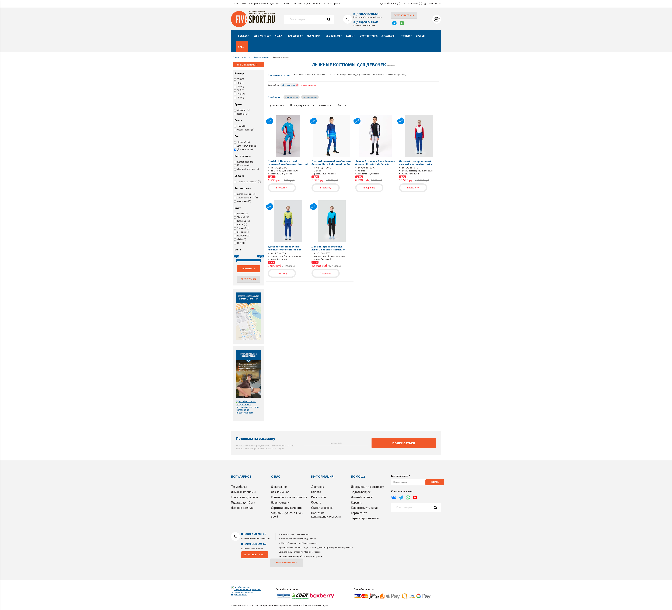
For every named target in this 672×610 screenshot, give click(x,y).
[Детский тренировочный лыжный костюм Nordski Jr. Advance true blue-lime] (288, 221)
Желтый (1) (243, 231)
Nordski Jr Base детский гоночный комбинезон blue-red (288, 163)
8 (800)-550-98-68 (366, 14)
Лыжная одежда (242, 507)
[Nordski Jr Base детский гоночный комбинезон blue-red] (288, 136)
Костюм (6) (243, 165)
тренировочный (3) (247, 197)
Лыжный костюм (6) (248, 169)
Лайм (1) (241, 239)
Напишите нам (256, 554)
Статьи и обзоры (322, 507)
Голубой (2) (243, 235)
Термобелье (239, 486)
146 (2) (241, 93)
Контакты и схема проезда (327, 3)
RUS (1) (241, 243)
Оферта (316, 502)
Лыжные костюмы (243, 492)
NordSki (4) (243, 113)
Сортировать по (276, 105)
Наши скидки (280, 502)
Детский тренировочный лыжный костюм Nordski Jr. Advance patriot (416, 164)
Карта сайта (359, 513)
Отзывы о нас (280, 492)
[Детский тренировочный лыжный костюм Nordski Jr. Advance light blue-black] (332, 221)
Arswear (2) (243, 110)
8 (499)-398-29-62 (366, 22)
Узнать (435, 482)
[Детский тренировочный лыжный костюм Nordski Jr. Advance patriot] (419, 136)
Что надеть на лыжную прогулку (389, 74)
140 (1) (240, 90)
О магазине (279, 486)
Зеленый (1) (243, 228)
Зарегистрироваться (365, 518)
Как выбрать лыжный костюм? (309, 74)
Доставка (275, 3)
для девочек (291, 97)
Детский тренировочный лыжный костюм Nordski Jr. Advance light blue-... (328, 249)
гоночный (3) (244, 201)
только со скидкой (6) (249, 181)
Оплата (286, 3)
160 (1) (240, 82)
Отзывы (235, 3)
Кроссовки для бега (244, 497)
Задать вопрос (360, 492)
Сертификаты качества (286, 507)
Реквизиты (318, 497)
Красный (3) (243, 220)
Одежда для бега (243, 502)
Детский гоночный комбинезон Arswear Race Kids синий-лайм (331, 163)
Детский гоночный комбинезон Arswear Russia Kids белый (375, 163)
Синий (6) (242, 224)
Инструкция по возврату (367, 486)
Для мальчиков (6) (247, 145)
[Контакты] (248, 316)
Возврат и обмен (258, 3)
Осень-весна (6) (245, 129)
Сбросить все (248, 279)
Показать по (325, 105)
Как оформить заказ (364, 507)
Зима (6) (241, 126)
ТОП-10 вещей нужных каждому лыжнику (349, 74)
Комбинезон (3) (245, 161)
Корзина (356, 502)
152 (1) (240, 97)
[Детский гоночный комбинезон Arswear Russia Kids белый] (375, 136)
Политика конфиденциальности (326, 514)
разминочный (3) (246, 193)
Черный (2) (243, 217)
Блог (244, 3)
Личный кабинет (362, 497)
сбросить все (308, 85)
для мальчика (310, 97)
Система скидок (301, 3)
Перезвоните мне (404, 15)
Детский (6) (243, 142)
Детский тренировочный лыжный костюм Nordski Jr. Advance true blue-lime (285, 249)
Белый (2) (242, 213)
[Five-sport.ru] (253, 26)
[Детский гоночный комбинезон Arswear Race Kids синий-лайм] (332, 136)
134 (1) (240, 86)
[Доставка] (248, 374)
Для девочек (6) (245, 149)
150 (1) (240, 79)
